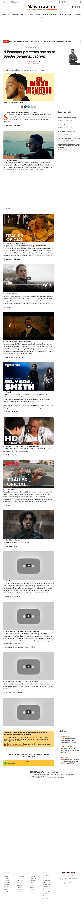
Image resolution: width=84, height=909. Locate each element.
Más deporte (33, 880)
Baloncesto (20, 889)
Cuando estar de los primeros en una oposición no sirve (70, 750)
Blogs (19, 878)
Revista (60, 14)
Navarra (15, 14)
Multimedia (68, 14)
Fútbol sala (33, 878)
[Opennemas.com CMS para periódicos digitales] (68, 880)
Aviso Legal (48, 889)
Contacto (47, 875)
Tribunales (7, 882)
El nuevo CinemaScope (66, 131)
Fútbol (19, 887)
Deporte (45, 14)
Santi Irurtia (33, 61)
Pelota (19, 891)
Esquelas (78, 14)
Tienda (46, 898)
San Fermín (6, 14)
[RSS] (73, 876)
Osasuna (38, 14)
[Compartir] (22, 106)
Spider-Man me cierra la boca (69, 138)
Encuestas (20, 880)
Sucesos (7, 880)
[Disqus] (54, 802)
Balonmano (33, 876)
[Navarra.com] (42, 7)
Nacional (53, 14)
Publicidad (47, 878)
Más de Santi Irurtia (64, 112)
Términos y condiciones (50, 772)
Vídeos (32, 891)
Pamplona (23, 14)
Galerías (32, 889)
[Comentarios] (35, 106)
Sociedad (7, 884)
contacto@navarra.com (16, 746)
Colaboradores (21, 876)
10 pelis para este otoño (67, 118)
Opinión (30, 14)
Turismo (47, 896)
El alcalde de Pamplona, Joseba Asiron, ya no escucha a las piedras (69, 740)
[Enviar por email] (32, 106)
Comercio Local (33, 737)
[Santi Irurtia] (72, 57)
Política (7, 878)
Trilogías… (62, 125)
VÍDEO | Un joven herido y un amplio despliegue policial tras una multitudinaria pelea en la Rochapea (40, 41)
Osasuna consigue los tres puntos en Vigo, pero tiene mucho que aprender (70, 761)
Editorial (7, 891)
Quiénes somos (49, 873)
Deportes (19, 885)
